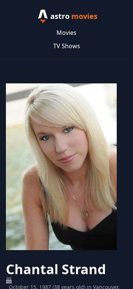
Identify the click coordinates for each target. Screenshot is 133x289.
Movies (66, 33)
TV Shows (66, 46)
